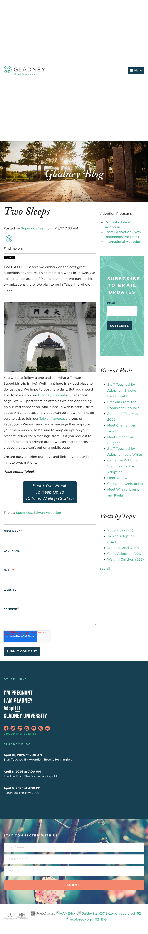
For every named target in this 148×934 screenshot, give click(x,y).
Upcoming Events (20, 733)
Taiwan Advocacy (53, 418)
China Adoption (124, 554)
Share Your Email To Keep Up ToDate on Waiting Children (50, 492)
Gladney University (25, 716)
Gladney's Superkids (55, 395)
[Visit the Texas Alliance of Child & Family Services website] (86, 916)
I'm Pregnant (18, 693)
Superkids (24, 513)
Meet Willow (117, 478)
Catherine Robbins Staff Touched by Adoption (122, 466)
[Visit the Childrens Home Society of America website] (10, 916)
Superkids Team (34, 228)
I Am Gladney (18, 700)
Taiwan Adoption (47, 513)
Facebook (26, 248)
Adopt (12, 708)
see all (105, 568)
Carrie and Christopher (125, 484)
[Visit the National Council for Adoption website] (22, 916)
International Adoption (123, 241)
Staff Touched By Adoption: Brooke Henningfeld (121, 390)
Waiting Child (123, 548)
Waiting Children (125, 559)
